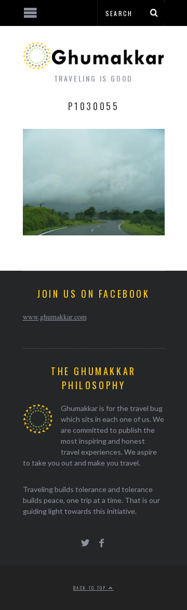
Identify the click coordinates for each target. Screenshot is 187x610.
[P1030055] (94, 232)
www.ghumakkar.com (55, 317)
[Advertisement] (86, 571)
